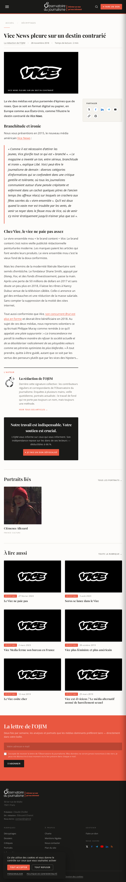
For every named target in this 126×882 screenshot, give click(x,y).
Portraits (8, 847)
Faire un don (92, 833)
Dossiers (8, 838)
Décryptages (28, 23)
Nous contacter (52, 843)
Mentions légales (53, 838)
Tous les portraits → (110, 480)
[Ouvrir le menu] (7, 7)
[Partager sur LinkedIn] (102, 109)
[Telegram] (96, 847)
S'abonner (14, 763)
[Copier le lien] (89, 116)
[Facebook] (92, 846)
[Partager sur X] (89, 109)
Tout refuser (42, 867)
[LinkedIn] (107, 846)
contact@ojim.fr (23, 818)
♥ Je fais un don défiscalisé (41, 452)
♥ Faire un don (111, 6)
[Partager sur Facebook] (95, 109)
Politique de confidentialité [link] (42, 874)
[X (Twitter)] (87, 846)
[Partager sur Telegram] (108, 109)
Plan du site (50, 847)
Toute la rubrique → (110, 554)
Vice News (23, 138)
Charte (48, 833)
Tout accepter (18, 867)
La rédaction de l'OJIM (14, 42)
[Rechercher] (96, 6)
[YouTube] (102, 846)
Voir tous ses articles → (33, 409)
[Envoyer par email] (115, 109)
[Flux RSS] (112, 846)
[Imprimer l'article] (95, 116)
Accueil (10, 23)
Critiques (8, 843)
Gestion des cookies (74, 876)
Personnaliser (15, 874)
